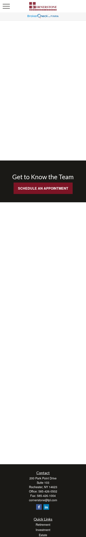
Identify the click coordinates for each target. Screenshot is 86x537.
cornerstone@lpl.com (43, 500)
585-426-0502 (47, 491)
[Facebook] (39, 507)
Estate (43, 535)
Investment (43, 530)
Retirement (43, 524)
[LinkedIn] (46, 507)
